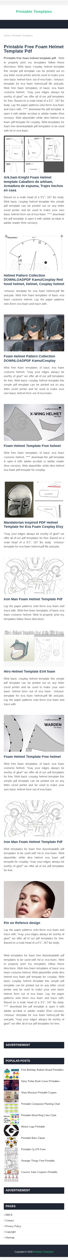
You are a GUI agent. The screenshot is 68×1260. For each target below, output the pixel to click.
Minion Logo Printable (33, 1126)
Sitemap (9, 1237)
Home (7, 35)
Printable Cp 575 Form (33, 1149)
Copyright (10, 1231)
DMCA (8, 1214)
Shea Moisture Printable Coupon (38, 1092)
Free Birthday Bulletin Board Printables (42, 1069)
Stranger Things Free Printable (38, 1160)
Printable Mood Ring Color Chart (38, 1115)
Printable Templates (34, 11)
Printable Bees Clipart (33, 1138)
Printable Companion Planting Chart (40, 1103)
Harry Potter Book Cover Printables (40, 1081)
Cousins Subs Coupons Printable (39, 1172)
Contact (9, 1220)
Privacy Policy (13, 1226)
